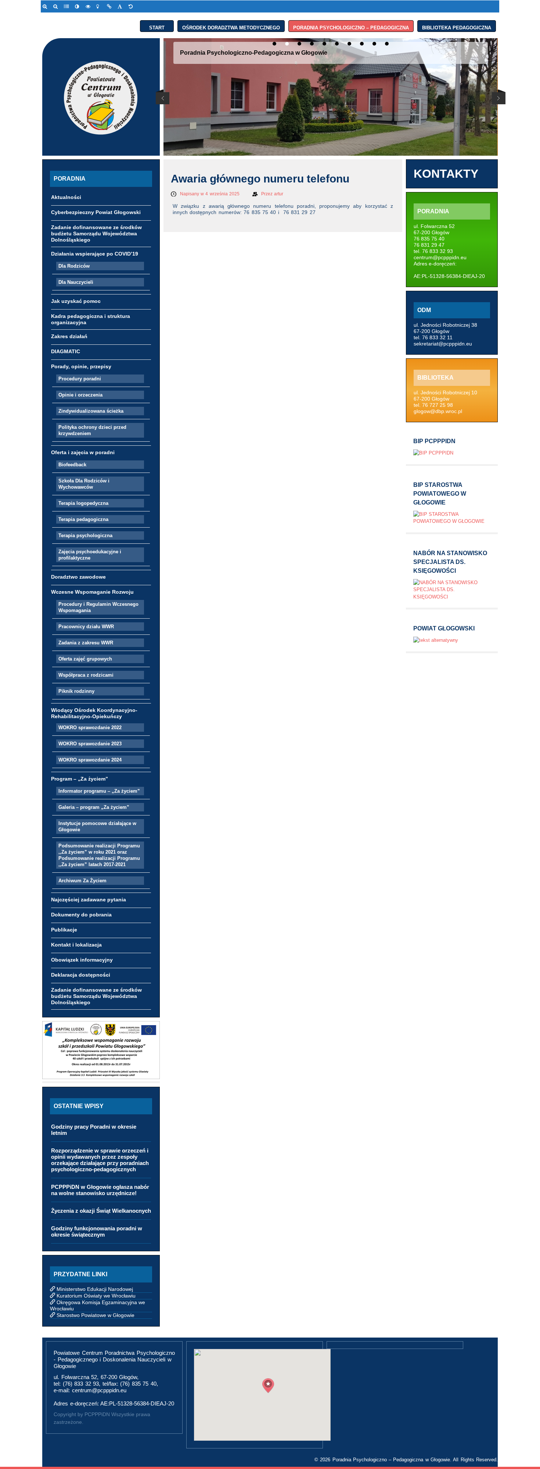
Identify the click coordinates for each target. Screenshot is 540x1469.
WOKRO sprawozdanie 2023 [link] (90, 743)
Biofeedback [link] (72, 464)
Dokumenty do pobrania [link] (81, 915)
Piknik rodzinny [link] (76, 691)
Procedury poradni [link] (79, 378)
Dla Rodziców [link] (74, 266)
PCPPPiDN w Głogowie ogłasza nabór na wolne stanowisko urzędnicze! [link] (100, 1190)
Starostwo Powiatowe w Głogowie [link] (95, 1315)
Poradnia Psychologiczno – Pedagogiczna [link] (351, 26)
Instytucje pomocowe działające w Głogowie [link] (97, 826)
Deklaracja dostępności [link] (80, 975)
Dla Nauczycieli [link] (75, 282)
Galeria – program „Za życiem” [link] (93, 807)
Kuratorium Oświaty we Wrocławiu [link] (96, 1296)
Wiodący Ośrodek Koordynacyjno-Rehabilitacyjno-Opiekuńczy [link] (94, 713)
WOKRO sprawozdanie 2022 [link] (90, 727)
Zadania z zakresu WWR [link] (85, 642)
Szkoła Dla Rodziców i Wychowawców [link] (83, 484)
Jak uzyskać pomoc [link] (76, 301)
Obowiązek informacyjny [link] (82, 960)
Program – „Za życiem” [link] (79, 779)
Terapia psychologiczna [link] (85, 535)
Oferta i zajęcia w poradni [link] (83, 452)
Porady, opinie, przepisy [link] (81, 366)
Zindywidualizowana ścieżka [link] (90, 411)
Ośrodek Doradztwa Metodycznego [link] (231, 26)
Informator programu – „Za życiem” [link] (99, 791)
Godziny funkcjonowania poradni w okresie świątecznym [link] (96, 1231)
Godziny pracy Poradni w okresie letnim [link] (93, 1130)
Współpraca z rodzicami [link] (86, 675)
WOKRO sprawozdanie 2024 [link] (90, 760)
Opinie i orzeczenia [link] (80, 395)
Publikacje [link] (64, 930)
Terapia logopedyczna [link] (83, 503)
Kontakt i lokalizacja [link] (76, 945)
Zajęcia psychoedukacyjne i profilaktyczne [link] (89, 555)
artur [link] (278, 193)
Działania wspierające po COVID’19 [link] (94, 254)
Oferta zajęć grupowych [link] (85, 659)
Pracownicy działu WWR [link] (86, 626)
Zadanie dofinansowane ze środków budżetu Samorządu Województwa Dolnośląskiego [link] (96, 233)
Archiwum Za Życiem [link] (82, 880)
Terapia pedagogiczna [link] (83, 519)
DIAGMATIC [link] (65, 351)
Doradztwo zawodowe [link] (78, 577)
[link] (46, 6)
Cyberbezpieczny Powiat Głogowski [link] (96, 212)
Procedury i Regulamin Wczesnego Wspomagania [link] (98, 607)
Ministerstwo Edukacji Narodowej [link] (95, 1289)
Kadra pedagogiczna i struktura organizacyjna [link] (90, 319)
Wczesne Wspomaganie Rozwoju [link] (92, 592)
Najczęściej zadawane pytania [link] (88, 899)
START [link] (157, 26)
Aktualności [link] (66, 197)
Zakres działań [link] (69, 336)
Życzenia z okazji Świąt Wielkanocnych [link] (101, 1211)
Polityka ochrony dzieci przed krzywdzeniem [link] (92, 430)
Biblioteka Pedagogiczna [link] (456, 26)
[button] (268, 1385)
